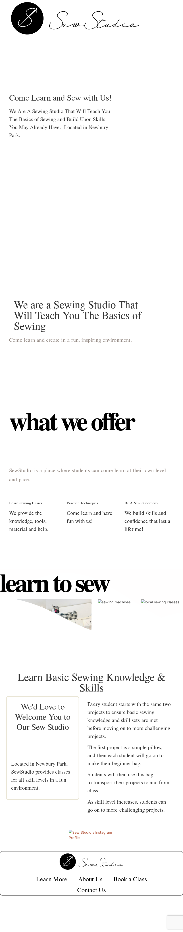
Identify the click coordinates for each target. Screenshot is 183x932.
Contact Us (91, 890)
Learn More (51, 879)
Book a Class (130, 879)
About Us (90, 879)
